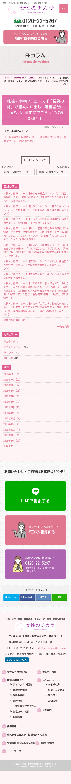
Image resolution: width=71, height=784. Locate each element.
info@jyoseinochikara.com (51, 648)
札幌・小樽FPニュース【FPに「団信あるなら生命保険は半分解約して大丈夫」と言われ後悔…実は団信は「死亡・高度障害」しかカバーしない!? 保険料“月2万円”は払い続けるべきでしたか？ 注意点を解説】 (36, 234)
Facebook (27, 597)
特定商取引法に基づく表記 (21, 743)
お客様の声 (9, 341)
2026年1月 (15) (12, 413)
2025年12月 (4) (12, 418)
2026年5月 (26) (12, 391)
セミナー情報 (49, 672)
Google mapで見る (17, 660)
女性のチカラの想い (17, 672)
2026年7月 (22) (12, 379)
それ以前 (8, 446)
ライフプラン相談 (22, 684)
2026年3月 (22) (12, 402)
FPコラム (8, 352)
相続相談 (17, 717)
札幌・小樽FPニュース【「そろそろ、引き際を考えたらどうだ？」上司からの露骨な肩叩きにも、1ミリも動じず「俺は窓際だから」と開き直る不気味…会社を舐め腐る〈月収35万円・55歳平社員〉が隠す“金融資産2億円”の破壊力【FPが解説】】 (36, 290)
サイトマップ (14, 751)
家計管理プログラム (25, 706)
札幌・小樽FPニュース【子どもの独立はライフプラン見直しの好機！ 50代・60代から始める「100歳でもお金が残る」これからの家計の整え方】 (36, 197)
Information (48, 680)
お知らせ (8, 358)
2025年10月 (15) (12, 429)
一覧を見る (63, 326)
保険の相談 (19, 695)
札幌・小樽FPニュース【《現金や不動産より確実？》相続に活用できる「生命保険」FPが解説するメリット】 (36, 221)
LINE (59, 597)
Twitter (12, 597)
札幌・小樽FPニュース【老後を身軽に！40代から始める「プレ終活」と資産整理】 (36, 276)
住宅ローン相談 (21, 711)
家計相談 (17, 701)
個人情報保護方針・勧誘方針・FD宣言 (27, 734)
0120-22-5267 (39, 21)
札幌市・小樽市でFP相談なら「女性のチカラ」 (39, 764)
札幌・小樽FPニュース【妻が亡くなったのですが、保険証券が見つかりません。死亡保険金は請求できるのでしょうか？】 (36, 265)
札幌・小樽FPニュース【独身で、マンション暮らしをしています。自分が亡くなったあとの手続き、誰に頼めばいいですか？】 (36, 210)
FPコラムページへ (35, 160)
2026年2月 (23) (12, 407)
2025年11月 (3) (12, 424)
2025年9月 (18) (12, 435)
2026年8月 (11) (12, 374)
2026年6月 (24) (12, 385)
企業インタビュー (13, 347)
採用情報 (12, 726)
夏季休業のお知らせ (14, 320)
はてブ (43, 597)
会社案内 (47, 710)
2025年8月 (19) (12, 441)
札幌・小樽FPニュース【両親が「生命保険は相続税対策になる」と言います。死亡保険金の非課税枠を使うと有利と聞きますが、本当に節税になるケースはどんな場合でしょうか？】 (36, 309)
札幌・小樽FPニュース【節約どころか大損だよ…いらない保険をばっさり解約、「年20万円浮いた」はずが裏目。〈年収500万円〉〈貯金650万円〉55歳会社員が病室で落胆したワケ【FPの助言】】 (36, 250)
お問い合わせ (47, 743)
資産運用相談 (20, 690)
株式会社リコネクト (47, 766)
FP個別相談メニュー (17, 680)
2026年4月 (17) (12, 396)
